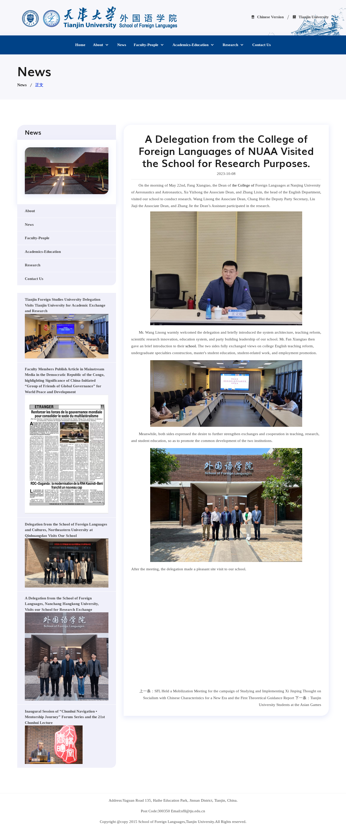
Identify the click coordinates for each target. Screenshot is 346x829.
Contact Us (261, 45)
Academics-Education (190, 45)
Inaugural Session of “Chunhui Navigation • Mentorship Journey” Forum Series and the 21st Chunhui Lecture (65, 717)
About (98, 45)
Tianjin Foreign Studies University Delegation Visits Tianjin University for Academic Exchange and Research (65, 305)
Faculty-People (146, 45)
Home (80, 45)
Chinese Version (270, 17)
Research (231, 45)
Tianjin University (313, 17)
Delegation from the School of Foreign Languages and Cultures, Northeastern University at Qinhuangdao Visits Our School (66, 530)
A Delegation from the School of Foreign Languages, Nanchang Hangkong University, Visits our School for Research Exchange (62, 604)
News (121, 45)
